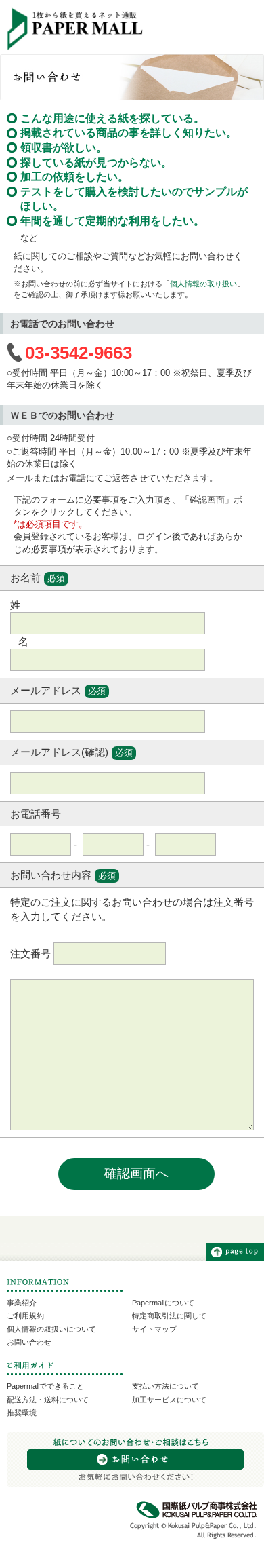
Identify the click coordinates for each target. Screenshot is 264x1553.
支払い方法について (165, 1386)
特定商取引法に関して (169, 1315)
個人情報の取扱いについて (51, 1329)
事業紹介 (22, 1303)
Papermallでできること (45, 1386)
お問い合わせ (29, 1342)
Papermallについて (163, 1303)
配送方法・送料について (48, 1400)
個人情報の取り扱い (203, 284)
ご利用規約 (25, 1315)
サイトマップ (154, 1329)
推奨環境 (22, 1412)
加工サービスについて (169, 1400)
